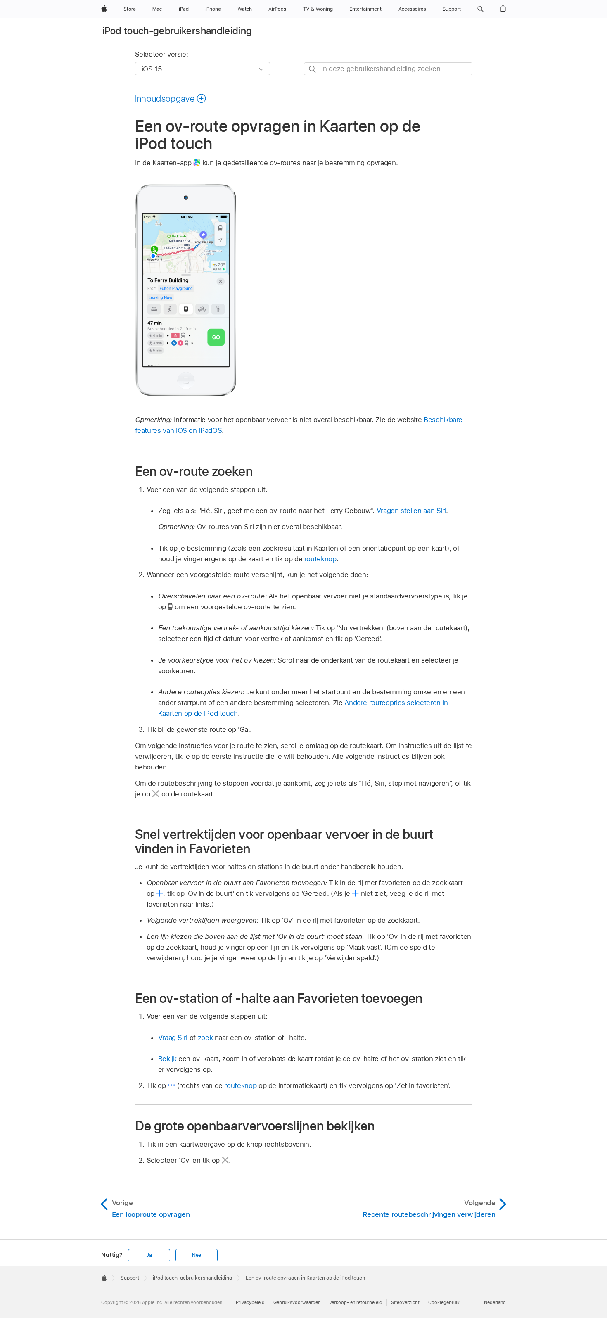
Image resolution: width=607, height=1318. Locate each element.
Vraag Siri (172, 1037)
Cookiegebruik (444, 1302)
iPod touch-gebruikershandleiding (177, 31)
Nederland (495, 1302)
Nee (196, 1255)
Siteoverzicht (405, 1302)
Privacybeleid (250, 1302)
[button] (480, 9)
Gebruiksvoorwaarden (296, 1302)
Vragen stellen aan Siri (411, 510)
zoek (205, 1037)
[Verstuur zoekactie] (312, 69)
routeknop (320, 559)
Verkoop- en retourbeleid (355, 1302)
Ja (149, 1255)
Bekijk (167, 1058)
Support (130, 1278)
